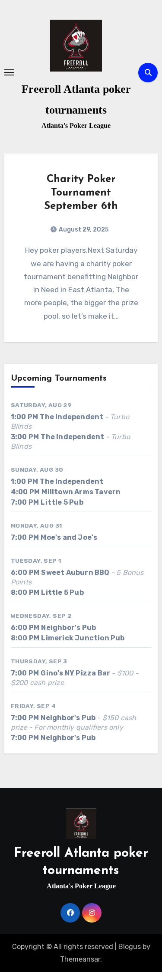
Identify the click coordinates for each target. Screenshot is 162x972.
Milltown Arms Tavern (81, 492)
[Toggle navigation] (9, 72)
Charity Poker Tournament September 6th (81, 193)
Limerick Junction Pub (82, 638)
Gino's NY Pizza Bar (75, 673)
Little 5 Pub (62, 502)
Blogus (129, 947)
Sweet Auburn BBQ (75, 572)
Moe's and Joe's (69, 537)
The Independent (71, 417)
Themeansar (80, 959)
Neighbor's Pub (68, 627)
